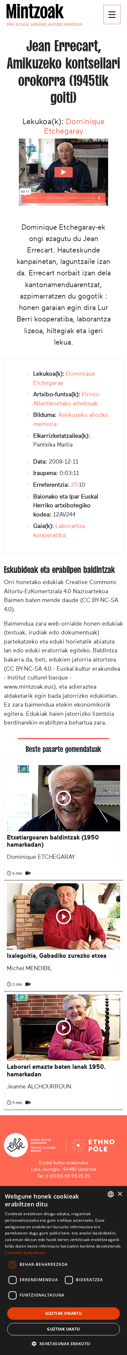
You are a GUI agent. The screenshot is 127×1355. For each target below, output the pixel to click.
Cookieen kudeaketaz (25, 1252)
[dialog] (63, 1270)
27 (74, 485)
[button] (63, 1343)
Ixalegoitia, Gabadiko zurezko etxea (56, 955)
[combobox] (110, 1194)
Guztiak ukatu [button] (63, 1329)
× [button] (119, 1194)
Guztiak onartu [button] (63, 1313)
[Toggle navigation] (111, 14)
